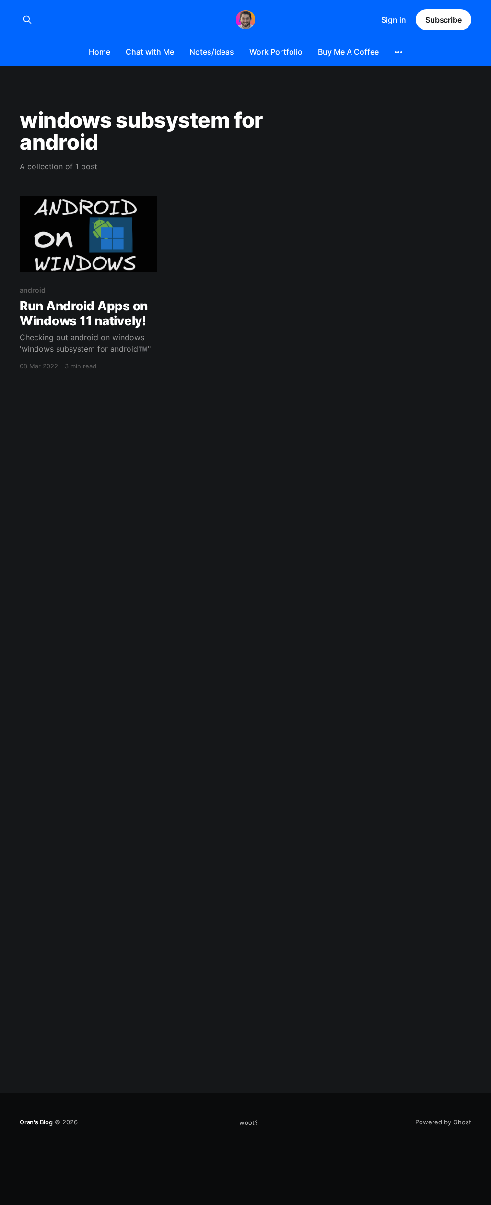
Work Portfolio (276, 52)
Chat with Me (150, 52)
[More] (398, 52)
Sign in (393, 19)
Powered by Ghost (443, 1122)
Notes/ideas (211, 52)
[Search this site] (27, 19)
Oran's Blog (36, 1122)
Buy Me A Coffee (348, 52)
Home (99, 52)
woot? (248, 1122)
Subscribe (443, 19)
